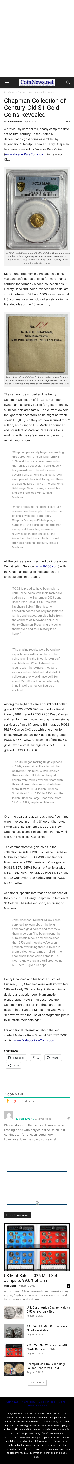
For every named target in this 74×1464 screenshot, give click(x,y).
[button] (6, 82)
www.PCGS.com (47, 566)
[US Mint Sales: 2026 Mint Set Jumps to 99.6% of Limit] (37, 1247)
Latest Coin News (17, 1215)
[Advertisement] (37, 38)
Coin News (12, 1401)
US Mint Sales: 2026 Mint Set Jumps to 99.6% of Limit (30, 1278)
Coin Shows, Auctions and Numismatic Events (29, 92)
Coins (62, 1401)
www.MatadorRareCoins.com (25, 154)
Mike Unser (10, 1285)
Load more (36, 1382)
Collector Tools (47, 1401)
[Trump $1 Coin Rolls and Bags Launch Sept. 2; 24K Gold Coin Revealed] (14, 1369)
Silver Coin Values (37, 1405)
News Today (28, 1401)
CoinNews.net (14, 121)
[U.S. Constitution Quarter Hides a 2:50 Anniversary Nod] (14, 1312)
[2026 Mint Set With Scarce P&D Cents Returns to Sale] (14, 1350)
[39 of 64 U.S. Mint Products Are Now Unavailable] (14, 1331)
